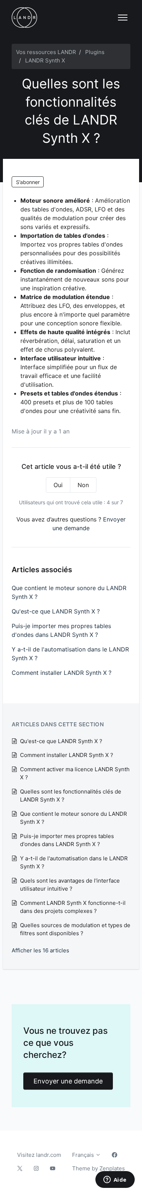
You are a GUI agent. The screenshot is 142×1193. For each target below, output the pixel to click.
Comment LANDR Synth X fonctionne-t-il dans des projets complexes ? (73, 907)
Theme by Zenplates (98, 1168)
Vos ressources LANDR (46, 52)
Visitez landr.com (39, 1154)
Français (83, 1154)
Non (83, 485)
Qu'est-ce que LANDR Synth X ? (56, 611)
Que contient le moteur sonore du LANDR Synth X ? (69, 592)
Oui (58, 485)
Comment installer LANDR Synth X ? (61, 672)
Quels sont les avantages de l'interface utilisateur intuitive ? (70, 884)
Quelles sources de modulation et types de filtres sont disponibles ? (75, 929)
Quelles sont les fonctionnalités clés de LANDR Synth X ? (70, 795)
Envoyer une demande (68, 1081)
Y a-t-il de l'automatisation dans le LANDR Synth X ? (70, 654)
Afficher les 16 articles (40, 950)
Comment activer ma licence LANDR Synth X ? (75, 773)
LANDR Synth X (45, 60)
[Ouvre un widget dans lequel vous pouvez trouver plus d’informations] (115, 1180)
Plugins (94, 52)
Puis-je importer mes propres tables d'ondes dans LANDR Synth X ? (61, 630)
